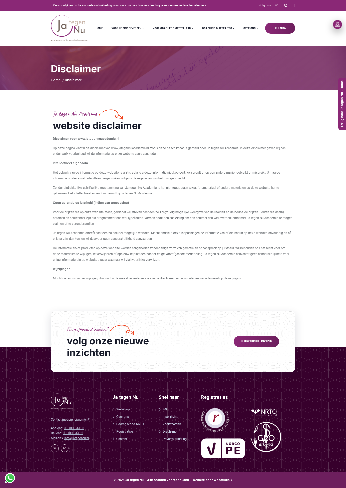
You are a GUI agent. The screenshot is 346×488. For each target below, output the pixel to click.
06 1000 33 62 (74, 428)
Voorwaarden (172, 424)
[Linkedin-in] (55, 448)
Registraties (125, 431)
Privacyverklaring (175, 439)
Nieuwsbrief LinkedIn (256, 341)
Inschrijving (170, 417)
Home (99, 28)
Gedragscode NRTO (130, 424)
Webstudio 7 (223, 480)
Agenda (280, 28)
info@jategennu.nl (76, 438)
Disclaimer (170, 431)
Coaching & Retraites (217, 28)
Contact (121, 439)
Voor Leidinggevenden (126, 28)
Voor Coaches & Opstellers (172, 28)
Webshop (123, 409)
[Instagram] (64, 448)
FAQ (165, 409)
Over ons (249, 28)
